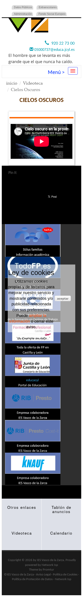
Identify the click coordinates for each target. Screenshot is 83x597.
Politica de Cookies (65, 574)
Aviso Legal (43, 574)
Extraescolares (48, 7)
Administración (23, 14)
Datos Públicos (23, 7)
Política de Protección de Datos (32, 579)
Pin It (12, 173)
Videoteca (33, 83)
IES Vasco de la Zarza (50, 560)
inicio (11, 83)
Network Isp (50, 565)
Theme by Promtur (41, 569)
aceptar (62, 298)
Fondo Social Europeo (52, 14)
